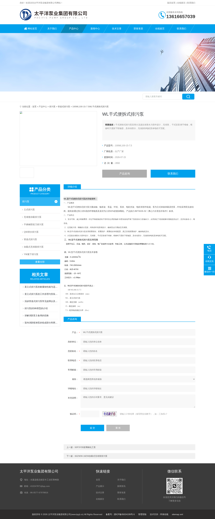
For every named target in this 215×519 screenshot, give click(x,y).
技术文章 (116, 28)
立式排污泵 (29, 209)
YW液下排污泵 (31, 254)
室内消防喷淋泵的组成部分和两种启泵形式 (41, 322)
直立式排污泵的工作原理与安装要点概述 (41, 294)
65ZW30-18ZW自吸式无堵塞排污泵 (91, 456)
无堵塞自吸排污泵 (32, 217)
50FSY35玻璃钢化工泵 (85, 447)
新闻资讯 (121, 486)
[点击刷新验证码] (109, 413)
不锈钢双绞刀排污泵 (34, 224)
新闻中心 (95, 28)
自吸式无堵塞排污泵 (34, 247)
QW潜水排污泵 (31, 232)
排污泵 (52, 106)
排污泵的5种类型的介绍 (36, 308)
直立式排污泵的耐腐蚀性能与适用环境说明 (41, 287)
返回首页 (171, 3)
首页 (34, 106)
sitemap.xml (177, 514)
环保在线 (164, 514)
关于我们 (52, 28)
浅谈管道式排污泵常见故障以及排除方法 (41, 301)
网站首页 (32, 28)
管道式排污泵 (64, 106)
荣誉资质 (138, 28)
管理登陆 (142, 514)
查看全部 (40, 262)
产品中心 (73, 28)
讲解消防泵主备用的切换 (37, 315)
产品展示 (100, 486)
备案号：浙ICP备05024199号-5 (120, 514)
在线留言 (181, 3)
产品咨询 (124, 173)
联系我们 (191, 3)
